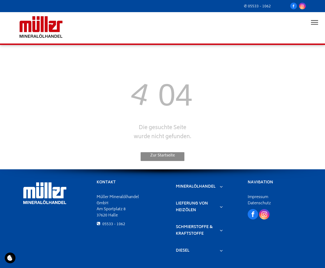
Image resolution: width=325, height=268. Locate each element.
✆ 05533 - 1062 (257, 6)
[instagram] (302, 6)
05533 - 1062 (113, 224)
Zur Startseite (162, 155)
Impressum (258, 197)
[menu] (314, 22)
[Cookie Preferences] (10, 258)
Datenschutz (259, 203)
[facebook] (293, 6)
